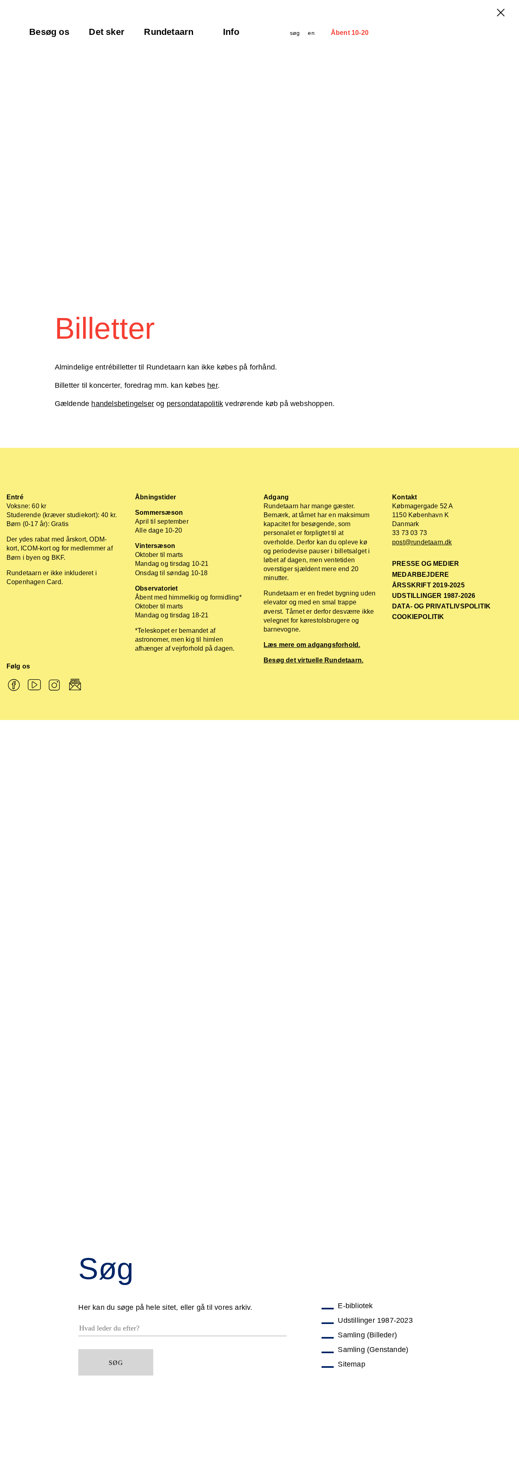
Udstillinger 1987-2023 (375, 1320)
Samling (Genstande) (373, 1349)
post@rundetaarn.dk (422, 542)
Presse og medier (425, 563)
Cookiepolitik (418, 616)
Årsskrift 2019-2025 (428, 585)
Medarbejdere (420, 574)
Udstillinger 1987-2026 (433, 595)
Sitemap (351, 1364)
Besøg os (49, 35)
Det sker (107, 35)
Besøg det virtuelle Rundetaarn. (313, 660)
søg (295, 33)
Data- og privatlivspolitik (441, 606)
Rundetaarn (168, 35)
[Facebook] (13, 685)
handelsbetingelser (122, 404)
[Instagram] (54, 685)
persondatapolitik (195, 404)
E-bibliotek (355, 1306)
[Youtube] (34, 685)
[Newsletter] (75, 685)
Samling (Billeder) (367, 1335)
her (212, 385)
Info (236, 35)
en (311, 33)
